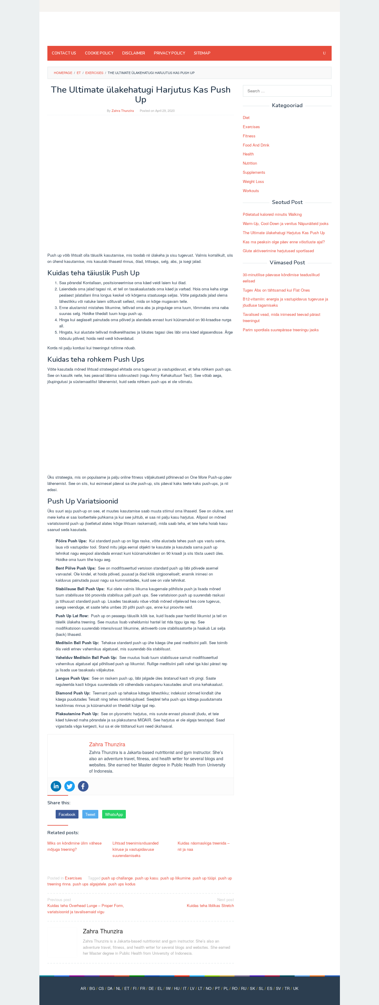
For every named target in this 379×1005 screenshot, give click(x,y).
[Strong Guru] (89, 30)
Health (248, 154)
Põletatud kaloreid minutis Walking (272, 214)
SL (261, 988)
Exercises (73, 878)
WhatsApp (114, 814)
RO (234, 988)
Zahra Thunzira (103, 931)
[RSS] (328, 6)
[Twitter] (69, 786)
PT (217, 988)
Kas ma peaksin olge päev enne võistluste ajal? (284, 242)
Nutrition (250, 163)
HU (176, 988)
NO (208, 988)
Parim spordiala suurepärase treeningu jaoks (281, 329)
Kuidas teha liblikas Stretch (210, 902)
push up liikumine (175, 878)
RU (243, 988)
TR (287, 988)
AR (83, 988)
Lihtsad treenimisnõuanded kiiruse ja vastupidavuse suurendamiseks (135, 849)
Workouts (251, 190)
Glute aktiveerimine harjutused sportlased (278, 250)
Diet (246, 117)
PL (226, 988)
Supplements (254, 172)
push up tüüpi (204, 878)
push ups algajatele (89, 884)
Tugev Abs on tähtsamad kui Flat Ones (276, 290)
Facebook (67, 814)
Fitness (249, 136)
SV (278, 988)
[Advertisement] (140, 430)
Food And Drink (256, 145)
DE (151, 988)
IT (185, 988)
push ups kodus (122, 884)
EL (160, 988)
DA (110, 988)
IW (168, 988)
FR (142, 988)
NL (118, 988)
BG (92, 988)
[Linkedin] (56, 786)
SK (252, 988)
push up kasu (146, 878)
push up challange (117, 878)
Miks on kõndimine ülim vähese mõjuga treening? (74, 846)
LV (192, 988)
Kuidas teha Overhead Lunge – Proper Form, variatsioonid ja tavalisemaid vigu (85, 906)
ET (126, 988)
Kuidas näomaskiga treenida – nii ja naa (203, 846)
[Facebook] (83, 786)
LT (200, 988)
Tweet (90, 814)
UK (295, 988)
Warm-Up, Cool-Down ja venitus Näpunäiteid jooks (286, 223)
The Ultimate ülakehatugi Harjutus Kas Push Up (284, 232)
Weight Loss (253, 181)
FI (134, 988)
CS (101, 988)
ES (269, 988)
